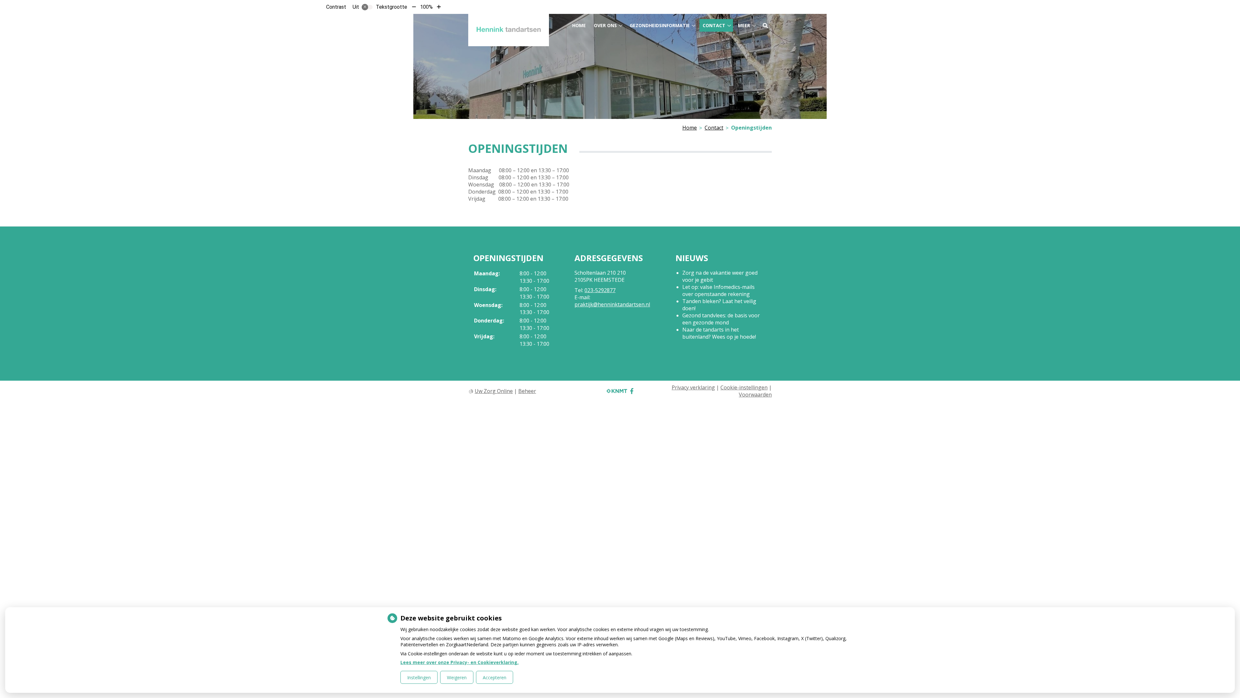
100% (426, 7)
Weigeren (457, 677)
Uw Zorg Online (494, 391)
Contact (714, 25)
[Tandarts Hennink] (508, 30)
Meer (744, 25)
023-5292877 (599, 290)
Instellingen (419, 677)
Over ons (605, 25)
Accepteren (494, 677)
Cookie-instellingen (744, 387)
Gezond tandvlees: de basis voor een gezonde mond (721, 319)
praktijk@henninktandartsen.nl (612, 304)
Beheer (527, 391)
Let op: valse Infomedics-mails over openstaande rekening (718, 290)
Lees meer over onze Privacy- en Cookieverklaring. (459, 662)
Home (579, 25)
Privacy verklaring (693, 387)
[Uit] (367, 7)
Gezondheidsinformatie (660, 25)
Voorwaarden (755, 394)
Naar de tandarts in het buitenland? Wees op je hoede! (719, 333)
